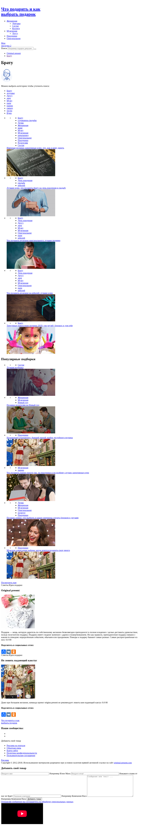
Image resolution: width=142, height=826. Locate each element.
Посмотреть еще (9, 582)
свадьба (21, 183)
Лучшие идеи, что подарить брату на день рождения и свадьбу (36, 188)
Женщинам (12, 21)
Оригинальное (14, 38)
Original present (14, 53)
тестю (9, 111)
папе (9, 103)
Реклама (5, 760)
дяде (9, 98)
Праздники (12, 36)
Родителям (23, 143)
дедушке (11, 93)
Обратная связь (14, 748)
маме (20, 128)
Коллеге (16, 28)
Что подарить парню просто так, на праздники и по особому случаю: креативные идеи (48, 473)
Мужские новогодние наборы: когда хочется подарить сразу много (38, 550)
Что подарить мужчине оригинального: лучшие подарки (33, 240)
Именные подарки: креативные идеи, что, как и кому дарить (35, 148)
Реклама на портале (16, 745)
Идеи (9, 113)
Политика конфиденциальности (22, 753)
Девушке (16, 23)
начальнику (23, 135)
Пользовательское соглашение (21, 755)
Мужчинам (12, 31)
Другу (15, 33)
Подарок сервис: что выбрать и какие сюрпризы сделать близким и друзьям (42, 518)
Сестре (15, 26)
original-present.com (123, 763)
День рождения (25, 180)
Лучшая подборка (15, 367)
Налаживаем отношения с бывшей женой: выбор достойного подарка (40, 437)
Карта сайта (12, 750)
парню (10, 106)
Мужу (9, 101)
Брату (9, 56)
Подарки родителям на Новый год (23, 405)
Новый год (23, 402)
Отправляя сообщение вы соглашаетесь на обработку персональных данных (37, 801)
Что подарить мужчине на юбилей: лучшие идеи (30, 293)
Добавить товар (34, 799)
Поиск (4, 48)
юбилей (21, 185)
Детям (21, 123)
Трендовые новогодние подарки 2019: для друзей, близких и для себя (40, 325)
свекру (10, 108)
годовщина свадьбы (27, 120)
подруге (21, 513)
